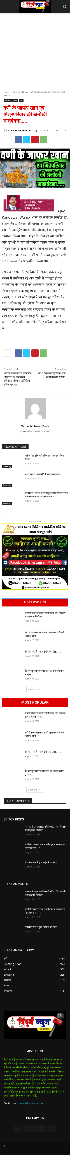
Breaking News (20, 92)
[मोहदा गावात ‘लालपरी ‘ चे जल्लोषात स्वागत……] (12, 480)
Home (7, 92)
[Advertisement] (35, 50)
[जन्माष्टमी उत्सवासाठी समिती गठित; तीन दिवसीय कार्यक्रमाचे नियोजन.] (12, 618)
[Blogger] (17, 1128)
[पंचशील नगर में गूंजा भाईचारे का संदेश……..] (12, 657)
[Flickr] (34, 1128)
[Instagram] (43, 1128)
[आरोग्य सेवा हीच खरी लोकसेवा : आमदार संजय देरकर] (12, 461)
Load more (34, 689)
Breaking (7, 466)
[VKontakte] (52, 1128)
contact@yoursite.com (30, 1103)
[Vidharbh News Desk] (6, 130)
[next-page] (10, 511)
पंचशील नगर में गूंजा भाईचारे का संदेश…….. (43, 651)
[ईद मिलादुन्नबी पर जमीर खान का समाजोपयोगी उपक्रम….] (12, 676)
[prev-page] (4, 511)
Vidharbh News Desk (22, 130)
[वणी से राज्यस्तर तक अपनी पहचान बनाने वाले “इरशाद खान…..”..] (12, 638)
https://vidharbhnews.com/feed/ (35, 431)
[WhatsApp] (43, 139)
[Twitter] (26, 139)
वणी (21, 100)
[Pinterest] (35, 139)
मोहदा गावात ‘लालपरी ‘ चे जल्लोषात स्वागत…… (44, 474)
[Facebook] (18, 139)
